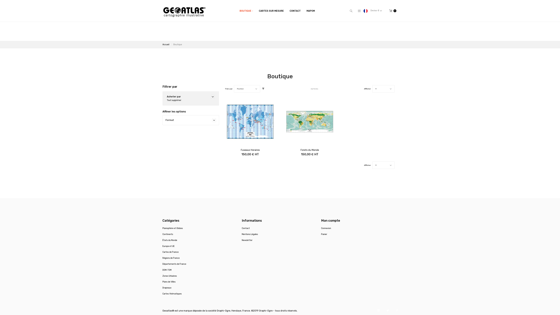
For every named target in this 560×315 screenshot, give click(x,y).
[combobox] (247, 88)
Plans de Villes (169, 282)
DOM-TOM (167, 270)
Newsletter (247, 240)
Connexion (326, 228)
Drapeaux (167, 288)
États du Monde (169, 240)
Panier (324, 234)
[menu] (277, 11)
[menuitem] (246, 11)
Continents (167, 234)
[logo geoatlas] (184, 10)
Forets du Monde (310, 150)
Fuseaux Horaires (250, 150)
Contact (246, 228)
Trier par (228, 89)
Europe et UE (168, 246)
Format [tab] (170, 120)
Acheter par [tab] (174, 96)
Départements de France (174, 264)
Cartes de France (170, 252)
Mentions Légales (250, 234)
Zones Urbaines (169, 276)
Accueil (165, 44)
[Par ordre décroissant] (263, 89)
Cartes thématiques (172, 294)
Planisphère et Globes (172, 228)
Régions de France (171, 258)
